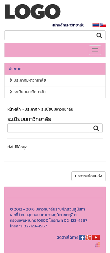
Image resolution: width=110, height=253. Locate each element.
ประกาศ (15, 69)
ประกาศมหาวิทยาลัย (29, 80)
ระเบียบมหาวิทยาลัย (29, 92)
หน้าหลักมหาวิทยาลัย (68, 25)
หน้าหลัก (14, 109)
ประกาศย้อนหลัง (88, 176)
